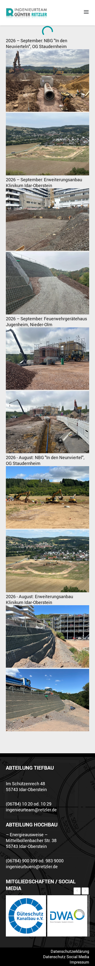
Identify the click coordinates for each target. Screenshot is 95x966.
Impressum (79, 962)
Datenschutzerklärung (70, 951)
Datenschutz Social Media (66, 956)
